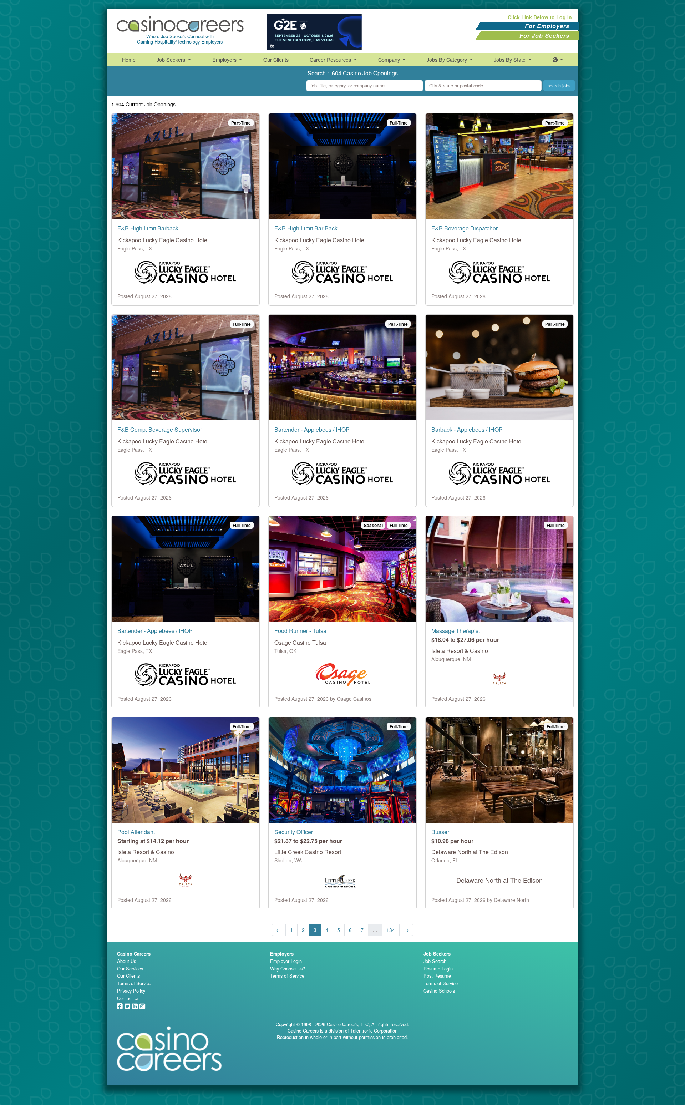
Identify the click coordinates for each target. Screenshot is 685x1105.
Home (129, 59)
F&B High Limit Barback (147, 228)
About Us (126, 961)
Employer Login (286, 961)
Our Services (130, 968)
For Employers (547, 26)
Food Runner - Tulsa (300, 631)
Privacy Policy (131, 990)
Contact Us (128, 998)
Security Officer (293, 832)
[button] (558, 59)
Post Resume (437, 975)
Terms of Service (134, 983)
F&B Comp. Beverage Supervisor (159, 429)
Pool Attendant (136, 832)
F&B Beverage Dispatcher (464, 228)
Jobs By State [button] (510, 59)
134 (390, 929)
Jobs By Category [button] (447, 59)
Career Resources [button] (331, 59)
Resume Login (438, 968)
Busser (440, 832)
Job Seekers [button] (172, 59)
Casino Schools (439, 990)
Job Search (434, 961)
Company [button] (389, 59)
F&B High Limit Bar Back (306, 228)
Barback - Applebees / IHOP (467, 429)
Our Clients (276, 59)
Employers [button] (225, 59)
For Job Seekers (544, 35)
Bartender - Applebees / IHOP (312, 429)
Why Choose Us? (287, 968)
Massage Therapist (455, 631)
